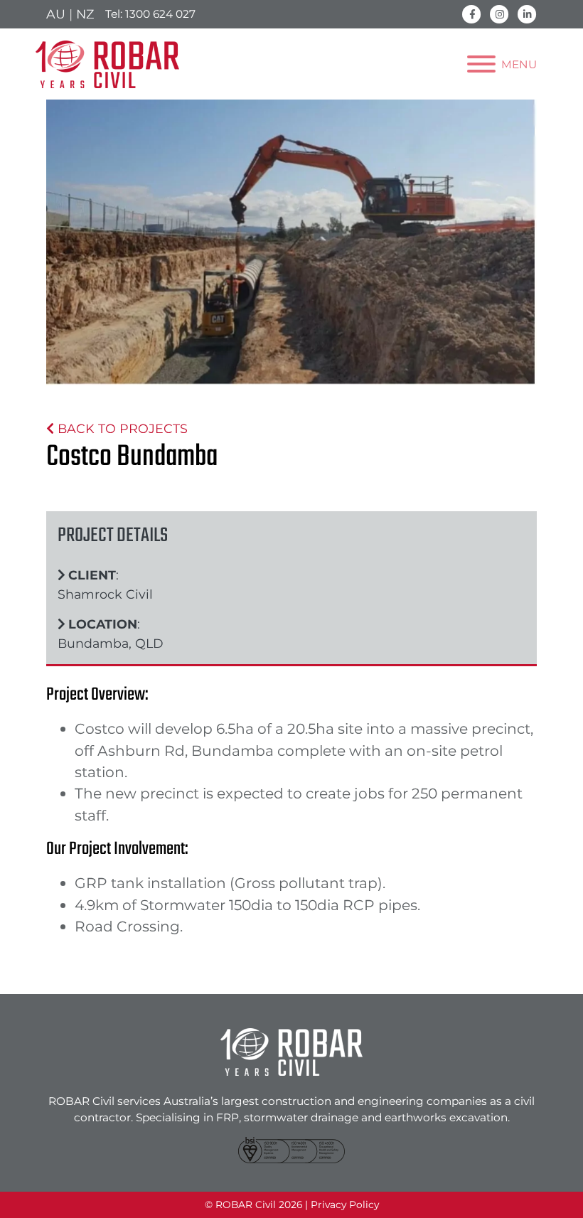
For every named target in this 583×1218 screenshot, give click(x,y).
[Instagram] (499, 13)
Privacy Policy (345, 1204)
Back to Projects (121, 428)
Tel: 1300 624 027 (150, 14)
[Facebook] (471, 13)
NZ (85, 13)
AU (55, 13)
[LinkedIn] (527, 13)
